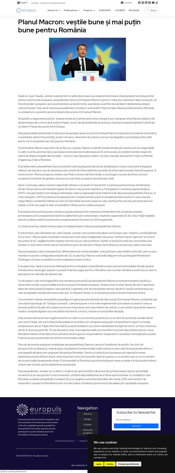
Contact (128, 2)
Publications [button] (70, 10)
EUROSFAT (105, 10)
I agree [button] (99, 464)
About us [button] (53, 10)
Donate (87, 419)
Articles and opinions (64, 440)
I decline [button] (110, 464)
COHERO (120, 10)
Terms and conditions (87, 431)
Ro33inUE (134, 10)
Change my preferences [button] (128, 464)
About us (87, 414)
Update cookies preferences (13, 471)
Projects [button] (88, 10)
